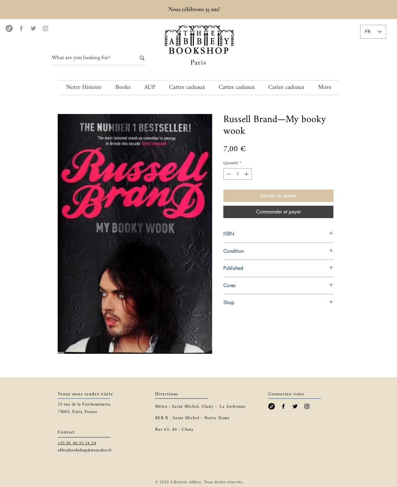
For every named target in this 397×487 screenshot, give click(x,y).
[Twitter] (33, 28)
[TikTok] (9, 28)
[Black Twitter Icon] (295, 406)
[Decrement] (228, 174)
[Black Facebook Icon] (283, 406)
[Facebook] (21, 28)
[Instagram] (45, 28)
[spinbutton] (237, 174)
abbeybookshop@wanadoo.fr (85, 450)
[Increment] (247, 174)
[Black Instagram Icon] (307, 406)
